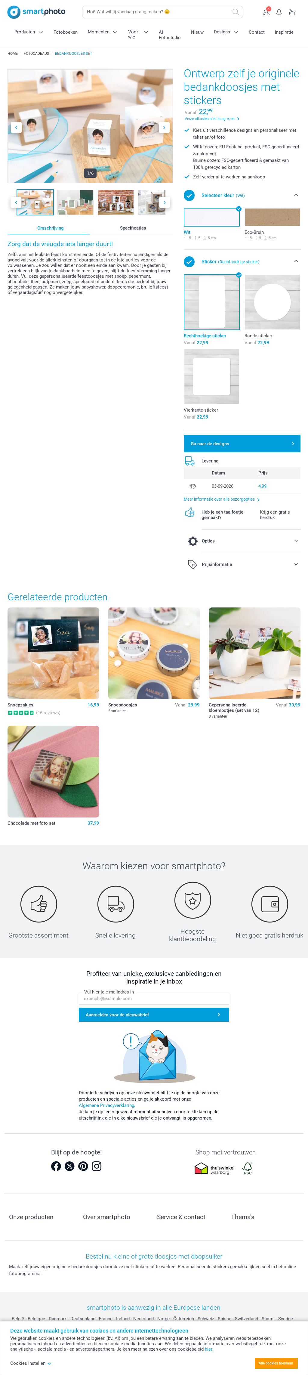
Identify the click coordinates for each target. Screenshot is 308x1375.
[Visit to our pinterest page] (83, 1166)
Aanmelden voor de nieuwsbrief (117, 1015)
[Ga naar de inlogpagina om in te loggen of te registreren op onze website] (266, 11)
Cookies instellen (27, 1363)
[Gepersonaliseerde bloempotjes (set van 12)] (254, 653)
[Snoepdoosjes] (154, 653)
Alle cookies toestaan (276, 1363)
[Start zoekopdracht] (236, 12)
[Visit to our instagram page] (96, 1166)
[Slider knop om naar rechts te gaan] (164, 127)
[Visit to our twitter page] (69, 1166)
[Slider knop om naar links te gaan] (16, 127)
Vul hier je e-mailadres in (109, 992)
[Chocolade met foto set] (53, 771)
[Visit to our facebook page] (56, 1166)
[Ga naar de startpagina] (36, 12)
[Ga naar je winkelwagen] (292, 11)
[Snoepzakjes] (53, 653)
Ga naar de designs (210, 443)
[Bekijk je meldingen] (279, 11)
